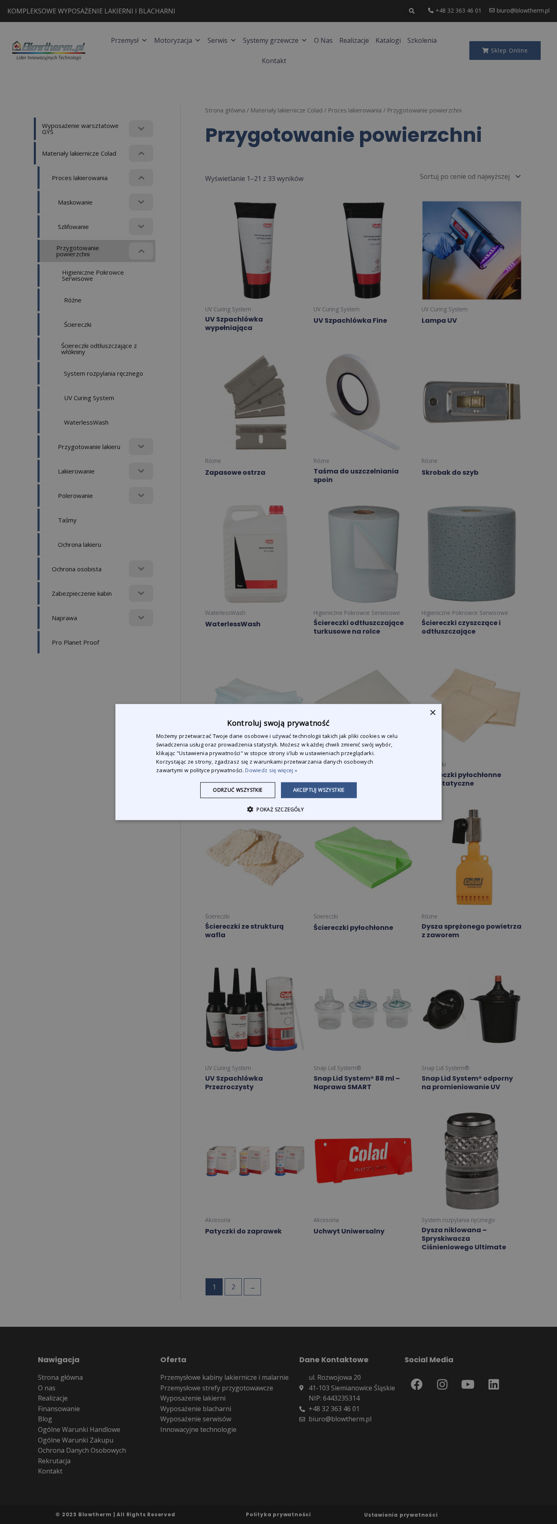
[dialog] (278, 762)
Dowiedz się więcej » (271, 769)
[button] (278, 809)
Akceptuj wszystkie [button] (319, 789)
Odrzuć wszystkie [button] (237, 789)
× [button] (432, 713)
